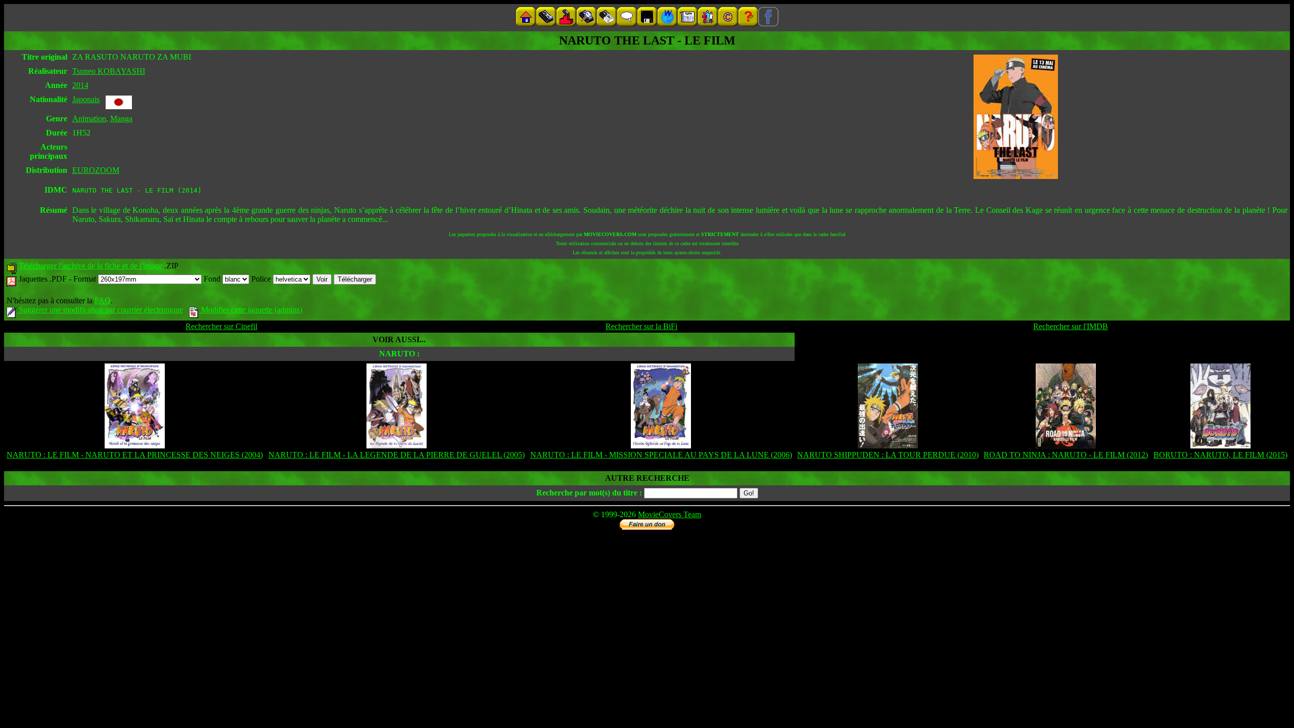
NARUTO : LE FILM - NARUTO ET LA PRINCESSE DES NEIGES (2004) (135, 454)
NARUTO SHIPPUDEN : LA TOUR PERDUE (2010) (888, 454)
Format (85, 279)
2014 (80, 85)
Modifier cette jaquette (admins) (250, 309)
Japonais (86, 99)
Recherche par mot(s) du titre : (589, 492)
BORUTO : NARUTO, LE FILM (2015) (1220, 454)
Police (262, 279)
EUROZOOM (95, 170)
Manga (121, 118)
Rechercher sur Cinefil (221, 326)
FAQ (103, 300)
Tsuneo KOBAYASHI (108, 71)
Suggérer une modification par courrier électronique (100, 309)
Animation (89, 118)
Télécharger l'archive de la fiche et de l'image (90, 265)
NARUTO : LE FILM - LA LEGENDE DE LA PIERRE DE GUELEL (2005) (396, 454)
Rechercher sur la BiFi (641, 326)
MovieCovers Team (669, 514)
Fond (213, 279)
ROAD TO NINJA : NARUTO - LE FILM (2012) (1066, 454)
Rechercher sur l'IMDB (1070, 326)
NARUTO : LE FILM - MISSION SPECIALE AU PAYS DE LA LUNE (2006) (661, 454)
